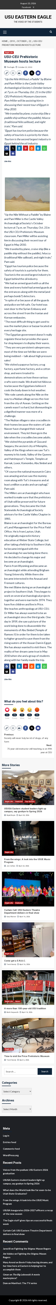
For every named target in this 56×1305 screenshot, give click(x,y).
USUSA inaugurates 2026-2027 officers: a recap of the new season (28, 1212)
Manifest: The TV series (24, 1283)
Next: (29, 749)
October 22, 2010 (25, 67)
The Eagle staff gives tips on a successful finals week (27, 1222)
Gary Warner (11, 917)
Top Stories (29, 802)
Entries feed (9, 1142)
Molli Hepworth (13, 1012)
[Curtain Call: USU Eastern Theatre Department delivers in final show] (28, 889)
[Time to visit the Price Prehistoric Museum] (28, 1035)
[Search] (51, 31)
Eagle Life (9, 53)
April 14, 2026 (27, 1012)
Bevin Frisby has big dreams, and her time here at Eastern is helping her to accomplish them (27, 1266)
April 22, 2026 (24, 866)
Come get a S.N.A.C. (15, 960)
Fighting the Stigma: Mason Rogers (32, 1248)
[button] (5, 32)
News (17, 1001)
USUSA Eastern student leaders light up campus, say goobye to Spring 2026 (25, 810)
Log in (6, 1135)
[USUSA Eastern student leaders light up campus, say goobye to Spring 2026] (28, 787)
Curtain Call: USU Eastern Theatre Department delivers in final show (22, 911)
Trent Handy (11, 964)
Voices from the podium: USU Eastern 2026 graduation (25, 1171)
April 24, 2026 (24, 815)
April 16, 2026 (25, 917)
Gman (6, 1274)
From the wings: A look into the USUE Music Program (26, 1202)
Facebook (26, 7)
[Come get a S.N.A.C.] (28, 939)
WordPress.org (11, 1155)
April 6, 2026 (24, 1060)
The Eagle (10, 67)
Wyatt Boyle (11, 815)
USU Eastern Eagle (28, 17)
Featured (19, 802)
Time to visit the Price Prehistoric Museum (26, 1056)
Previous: (26, 738)
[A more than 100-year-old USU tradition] (28, 987)
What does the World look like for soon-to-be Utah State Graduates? (27, 1192)
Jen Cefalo (11, 866)
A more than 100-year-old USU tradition (25, 1008)
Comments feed (11, 1148)
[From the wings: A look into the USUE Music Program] (28, 838)
